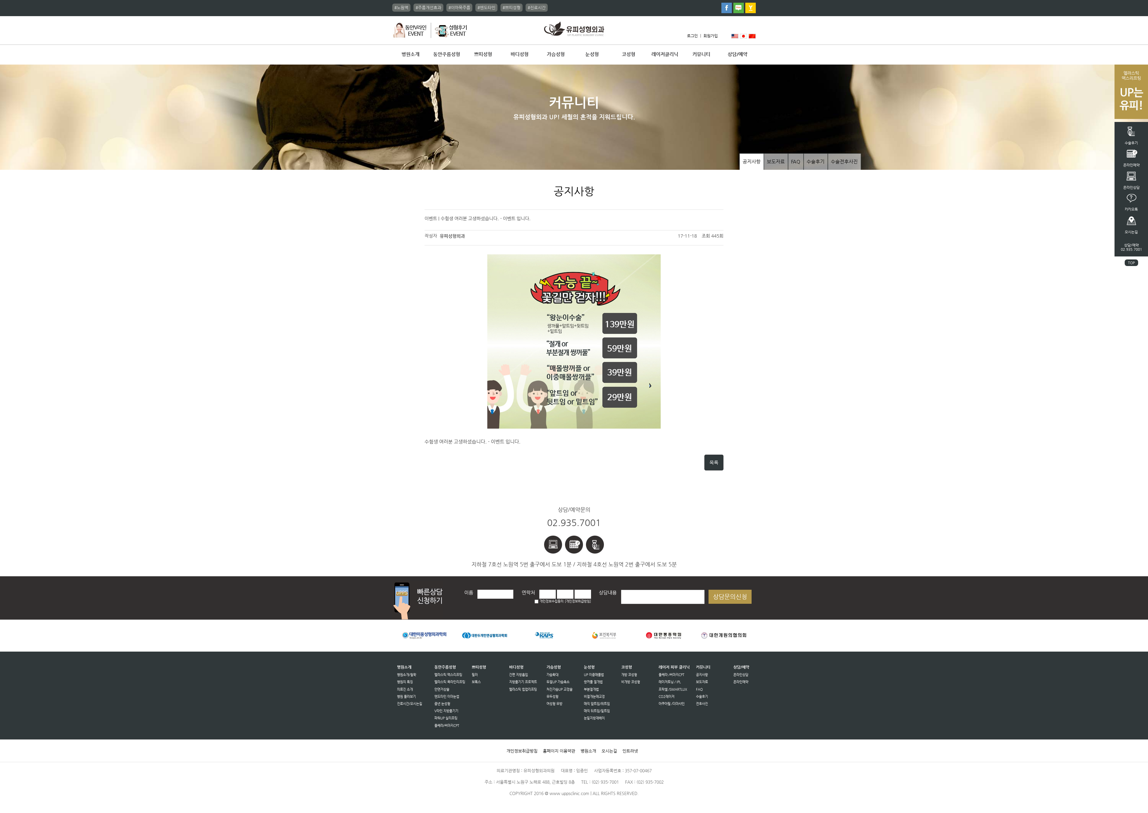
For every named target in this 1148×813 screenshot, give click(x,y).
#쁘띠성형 (511, 7)
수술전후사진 (844, 161)
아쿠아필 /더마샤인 (672, 704)
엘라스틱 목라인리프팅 (449, 682)
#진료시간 (537, 7)
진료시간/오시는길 (409, 704)
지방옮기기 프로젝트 (523, 682)
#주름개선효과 (428, 7)
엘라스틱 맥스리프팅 (448, 675)
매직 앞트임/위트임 (597, 704)
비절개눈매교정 (594, 697)
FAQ (795, 161)
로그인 (692, 35)
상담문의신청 (730, 596)
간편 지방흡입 (518, 675)
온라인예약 (740, 682)
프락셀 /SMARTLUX (673, 689)
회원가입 (710, 35)
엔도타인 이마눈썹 (446, 697)
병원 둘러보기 (406, 697)
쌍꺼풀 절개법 (593, 682)
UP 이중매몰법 (594, 675)
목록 (713, 462)
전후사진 (702, 704)
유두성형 (552, 697)
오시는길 (609, 750)
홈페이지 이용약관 (559, 750)
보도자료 (776, 161)
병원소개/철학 (406, 675)
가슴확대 (552, 675)
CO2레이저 (666, 697)
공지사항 (752, 161)
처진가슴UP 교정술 (559, 689)
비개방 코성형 (630, 682)
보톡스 (476, 682)
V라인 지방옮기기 (446, 711)
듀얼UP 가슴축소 (558, 682)
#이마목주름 (459, 7)
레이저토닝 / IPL (670, 682)
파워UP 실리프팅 (445, 718)
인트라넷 (630, 750)
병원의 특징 (405, 682)
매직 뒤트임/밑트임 (597, 711)
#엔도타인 (486, 7)
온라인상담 (740, 675)
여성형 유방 (554, 704)
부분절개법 (591, 689)
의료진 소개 (405, 689)
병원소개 (588, 750)
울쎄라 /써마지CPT (671, 675)
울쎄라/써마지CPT (446, 726)
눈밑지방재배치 (594, 718)
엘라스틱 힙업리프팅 (523, 689)
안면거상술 (441, 689)
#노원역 (401, 7)
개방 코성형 (629, 675)
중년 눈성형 (442, 704)
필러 (475, 675)
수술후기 (816, 161)
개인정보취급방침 (522, 750)
